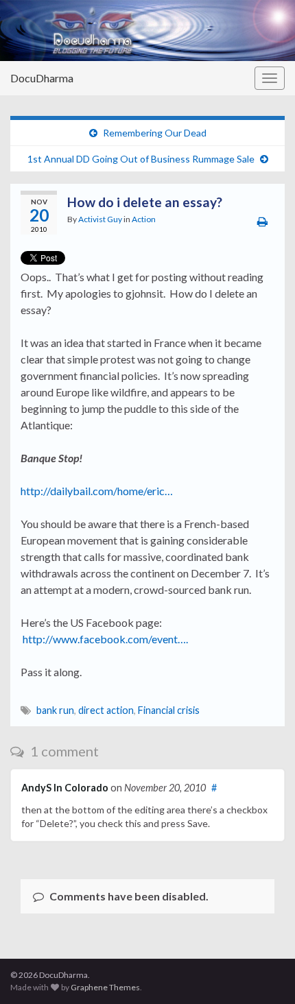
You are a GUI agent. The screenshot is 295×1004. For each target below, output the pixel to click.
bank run (55, 710)
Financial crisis (169, 710)
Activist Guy (100, 219)
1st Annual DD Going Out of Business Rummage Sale (141, 159)
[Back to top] (264, 973)
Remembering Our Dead (154, 133)
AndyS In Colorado (64, 787)
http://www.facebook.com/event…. (105, 638)
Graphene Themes (105, 987)
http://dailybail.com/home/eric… (97, 490)
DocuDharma (41, 77)
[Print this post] (262, 221)
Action (144, 219)
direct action (106, 710)
